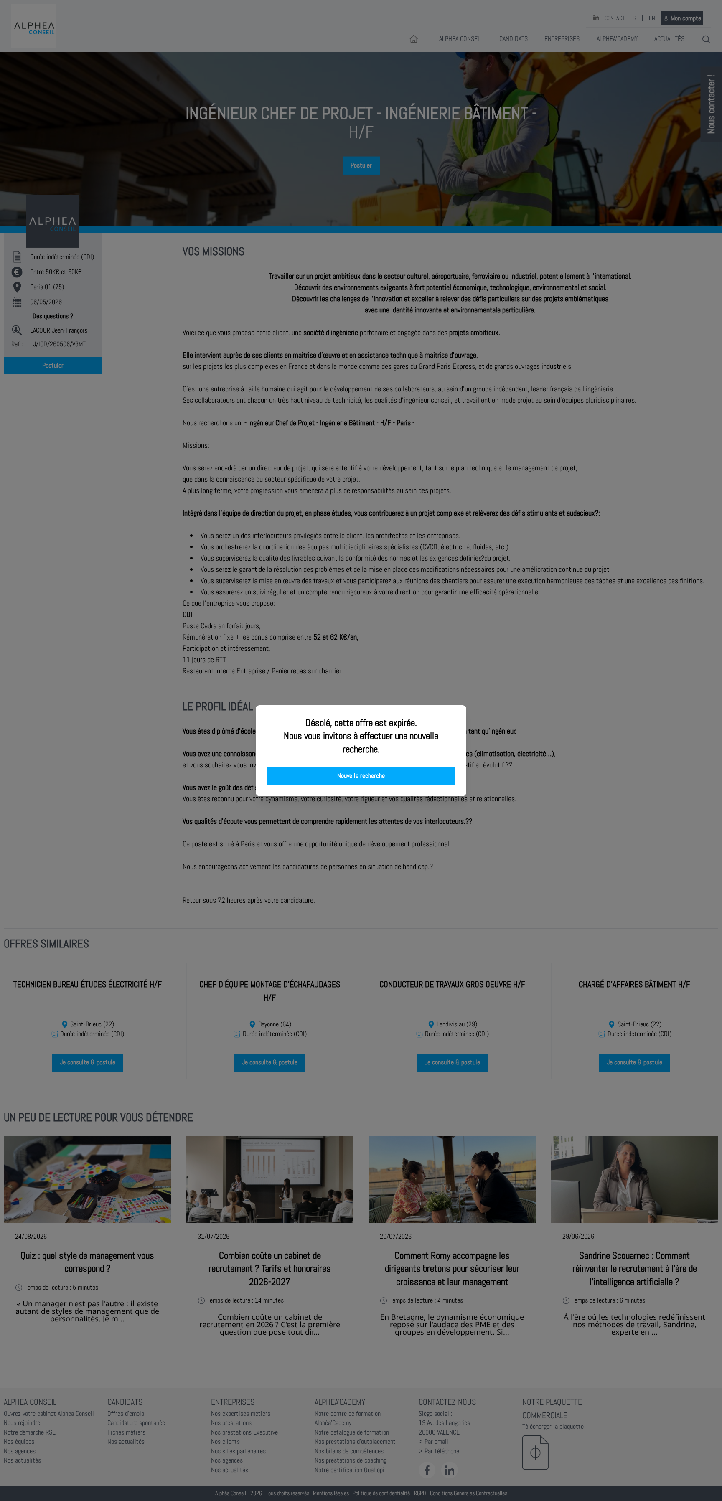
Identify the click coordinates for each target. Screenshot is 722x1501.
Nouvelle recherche (361, 776)
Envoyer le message (628, 233)
